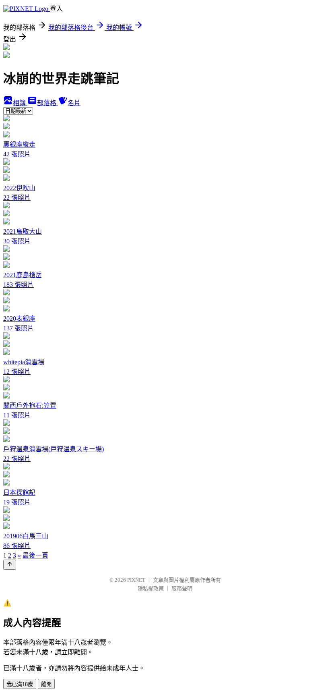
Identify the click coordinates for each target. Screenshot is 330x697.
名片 (74, 103)
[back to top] (9, 565)
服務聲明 (181, 588)
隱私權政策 (151, 588)
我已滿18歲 (19, 684)
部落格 (47, 103)
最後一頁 (35, 555)
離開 (46, 684)
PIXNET (136, 580)
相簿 (20, 103)
